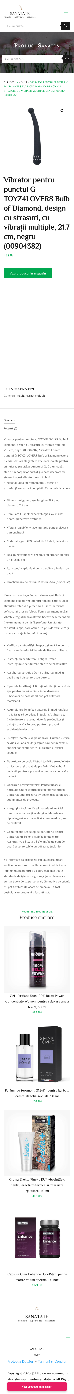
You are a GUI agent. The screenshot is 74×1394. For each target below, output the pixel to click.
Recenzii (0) (10, 428)
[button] (62, 110)
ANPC (37, 1355)
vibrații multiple (35, 395)
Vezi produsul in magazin (27, 273)
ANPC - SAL (37, 1348)
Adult (23, 82)
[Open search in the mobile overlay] (37, 26)
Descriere (9, 420)
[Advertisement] (37, 333)
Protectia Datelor (20, 1361)
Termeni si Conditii (52, 1361)
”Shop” (10, 82)
